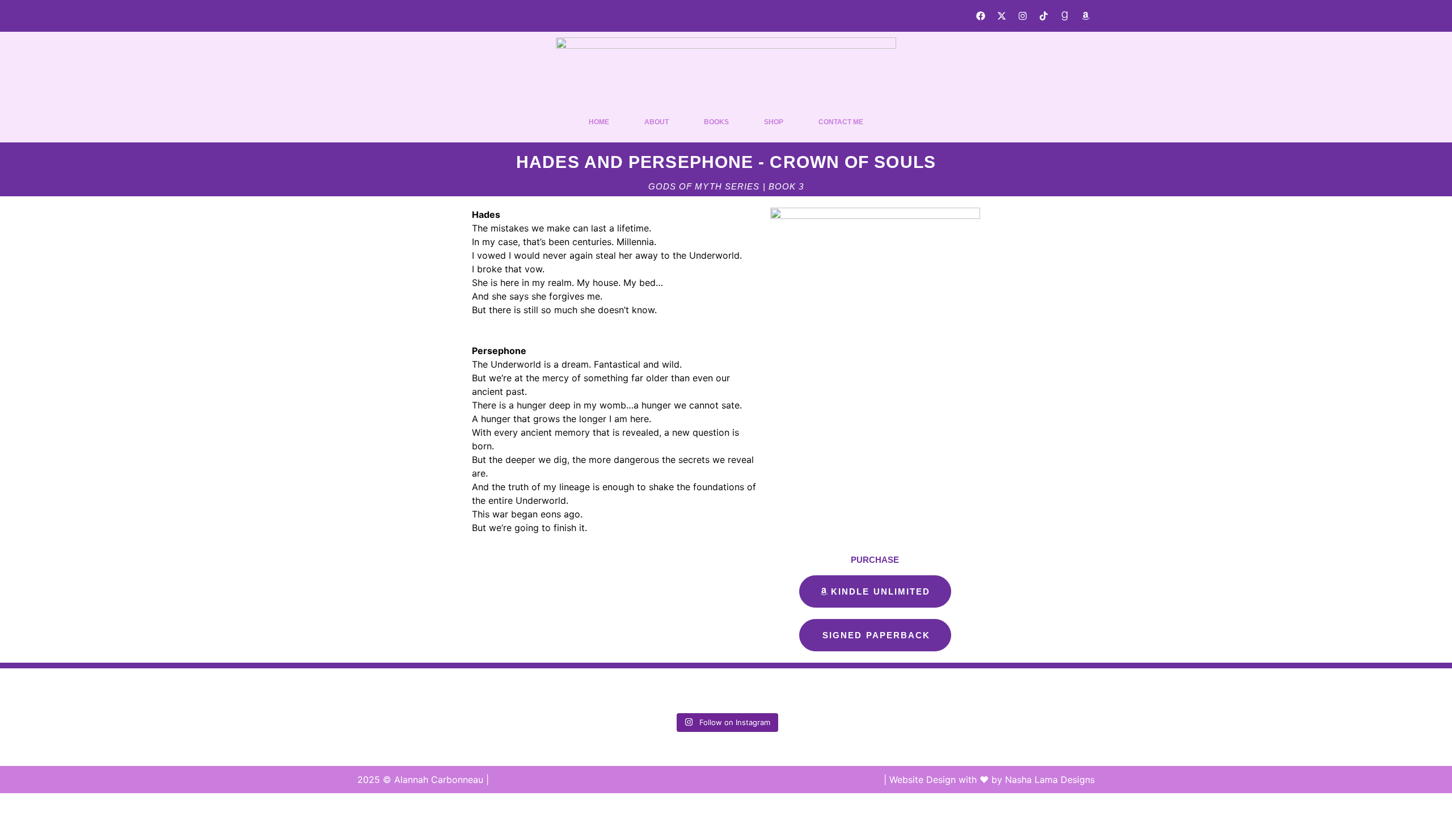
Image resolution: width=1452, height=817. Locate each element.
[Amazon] (1086, 16)
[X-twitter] (1002, 16)
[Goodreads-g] (1065, 16)
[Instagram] (1023, 16)
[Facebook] (981, 16)
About (656, 122)
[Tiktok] (1044, 16)
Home (599, 122)
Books (716, 122)
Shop (773, 122)
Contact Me (840, 122)
